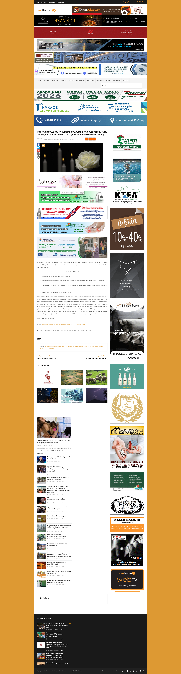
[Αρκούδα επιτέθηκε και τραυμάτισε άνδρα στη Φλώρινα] (41, 509)
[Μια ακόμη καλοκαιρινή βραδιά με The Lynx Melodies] (47, 396)
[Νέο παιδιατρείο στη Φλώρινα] (41, 518)
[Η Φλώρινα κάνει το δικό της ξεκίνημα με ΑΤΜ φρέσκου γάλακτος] (41, 583)
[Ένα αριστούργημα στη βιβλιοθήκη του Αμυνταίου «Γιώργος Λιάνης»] (41, 635)
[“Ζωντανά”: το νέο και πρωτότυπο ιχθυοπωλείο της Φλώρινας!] (41, 500)
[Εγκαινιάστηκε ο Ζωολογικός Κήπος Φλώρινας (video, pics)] (41, 480)
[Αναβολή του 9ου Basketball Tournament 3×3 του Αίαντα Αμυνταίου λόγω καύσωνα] (41, 656)
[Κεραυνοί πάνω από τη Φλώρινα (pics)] (96, 396)
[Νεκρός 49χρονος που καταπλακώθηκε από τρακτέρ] (41, 537)
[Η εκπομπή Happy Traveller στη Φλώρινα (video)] (41, 546)
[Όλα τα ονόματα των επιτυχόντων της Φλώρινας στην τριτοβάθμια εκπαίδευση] (54, 427)
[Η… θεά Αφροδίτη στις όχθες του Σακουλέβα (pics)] (41, 565)
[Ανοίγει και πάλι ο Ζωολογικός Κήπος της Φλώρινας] (41, 574)
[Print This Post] (38, 157)
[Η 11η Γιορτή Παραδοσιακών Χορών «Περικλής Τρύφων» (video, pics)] (41, 626)
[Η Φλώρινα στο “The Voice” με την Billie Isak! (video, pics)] (41, 459)
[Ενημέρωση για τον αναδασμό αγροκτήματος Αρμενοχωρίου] (72, 377)
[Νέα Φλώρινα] (46, 10)
